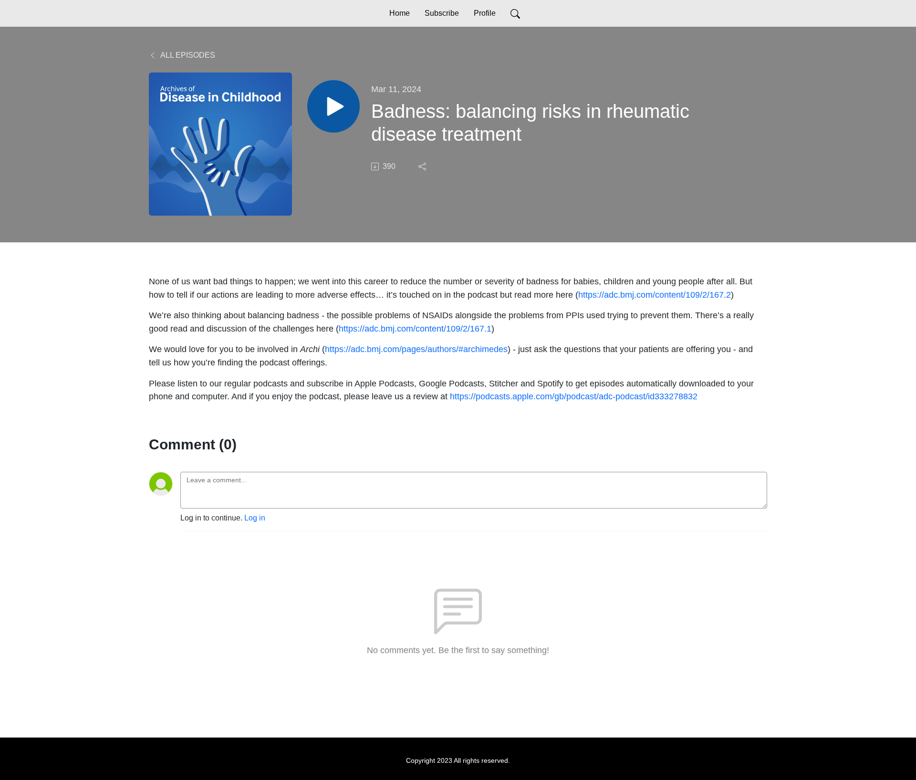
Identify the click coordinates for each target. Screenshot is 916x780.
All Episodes (187, 55)
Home (399, 13)
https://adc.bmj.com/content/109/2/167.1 (415, 328)
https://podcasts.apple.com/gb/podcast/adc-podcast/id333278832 (573, 396)
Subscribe (442, 13)
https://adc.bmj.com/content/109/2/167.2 (654, 295)
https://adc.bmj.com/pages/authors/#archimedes (416, 349)
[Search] (515, 13)
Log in (254, 518)
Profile (485, 13)
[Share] (423, 166)
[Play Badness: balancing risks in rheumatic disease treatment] (333, 106)
